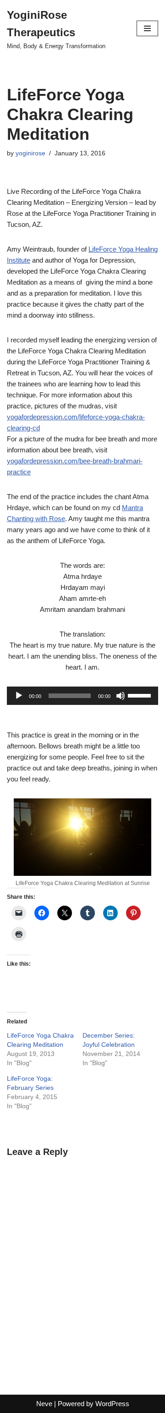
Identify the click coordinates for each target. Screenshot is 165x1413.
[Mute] (120, 695)
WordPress (112, 1404)
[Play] (18, 695)
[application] (82, 696)
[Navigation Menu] (147, 28)
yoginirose (30, 153)
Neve (44, 1404)
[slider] (141, 695)
